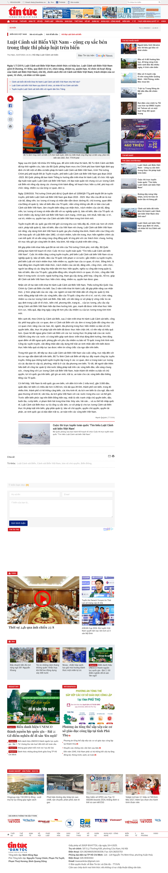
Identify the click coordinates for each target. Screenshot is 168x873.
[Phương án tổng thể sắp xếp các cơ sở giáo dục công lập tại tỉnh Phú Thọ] (88, 707)
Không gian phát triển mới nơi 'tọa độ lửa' (31, 748)
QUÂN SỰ (95, 21)
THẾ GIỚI (23, 21)
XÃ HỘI (40, 21)
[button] (111, 656)
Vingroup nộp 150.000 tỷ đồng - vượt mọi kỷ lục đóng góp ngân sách (24, 798)
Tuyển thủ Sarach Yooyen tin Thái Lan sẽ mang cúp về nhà (96, 601)
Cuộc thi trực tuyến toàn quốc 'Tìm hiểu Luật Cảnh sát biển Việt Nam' (83, 427)
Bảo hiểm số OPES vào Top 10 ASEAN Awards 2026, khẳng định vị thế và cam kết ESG (102, 800)
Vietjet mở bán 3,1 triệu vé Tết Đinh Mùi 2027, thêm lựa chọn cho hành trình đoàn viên (142, 800)
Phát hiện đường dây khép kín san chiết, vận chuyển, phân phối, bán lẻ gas (63, 800)
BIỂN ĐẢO (126, 21)
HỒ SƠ (87, 21)
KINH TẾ (32, 21)
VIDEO (163, 21)
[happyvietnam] (47, 820)
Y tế (134, 21)
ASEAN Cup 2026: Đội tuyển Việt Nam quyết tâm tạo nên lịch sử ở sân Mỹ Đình (96, 631)
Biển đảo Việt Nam (18, 34)
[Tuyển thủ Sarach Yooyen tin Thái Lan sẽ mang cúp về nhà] (98, 587)
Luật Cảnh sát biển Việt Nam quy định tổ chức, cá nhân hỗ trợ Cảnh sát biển (45, 85)
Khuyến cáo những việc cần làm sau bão (81, 748)
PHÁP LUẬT (49, 21)
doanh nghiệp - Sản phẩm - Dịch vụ (23, 771)
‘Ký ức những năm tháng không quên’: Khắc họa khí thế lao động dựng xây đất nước (47, 669)
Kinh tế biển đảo (52, 34)
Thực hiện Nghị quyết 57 (148, 21)
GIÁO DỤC (68, 21)
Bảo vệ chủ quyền (36, 34)
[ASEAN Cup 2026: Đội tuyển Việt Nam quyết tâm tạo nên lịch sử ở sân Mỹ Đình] (98, 615)
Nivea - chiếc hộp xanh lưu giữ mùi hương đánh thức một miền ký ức (73, 668)
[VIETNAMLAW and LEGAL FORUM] (35, 822)
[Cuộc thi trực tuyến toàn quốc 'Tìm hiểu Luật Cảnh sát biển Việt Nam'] (34, 434)
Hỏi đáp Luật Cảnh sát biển (71, 34)
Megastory (93, 665)
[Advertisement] (61, 475)
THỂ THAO (78, 21)
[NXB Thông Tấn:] (62, 823)
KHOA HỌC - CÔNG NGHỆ (110, 21)
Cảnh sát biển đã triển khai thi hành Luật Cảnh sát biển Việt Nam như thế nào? (46, 82)
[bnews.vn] (77, 823)
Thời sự (14, 21)
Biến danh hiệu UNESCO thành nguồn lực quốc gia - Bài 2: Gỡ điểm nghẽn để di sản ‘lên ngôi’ (100, 670)
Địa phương (144, 834)
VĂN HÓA (59, 21)
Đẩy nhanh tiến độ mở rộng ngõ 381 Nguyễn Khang (20, 668)
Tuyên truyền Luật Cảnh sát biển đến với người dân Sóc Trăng (38, 89)
